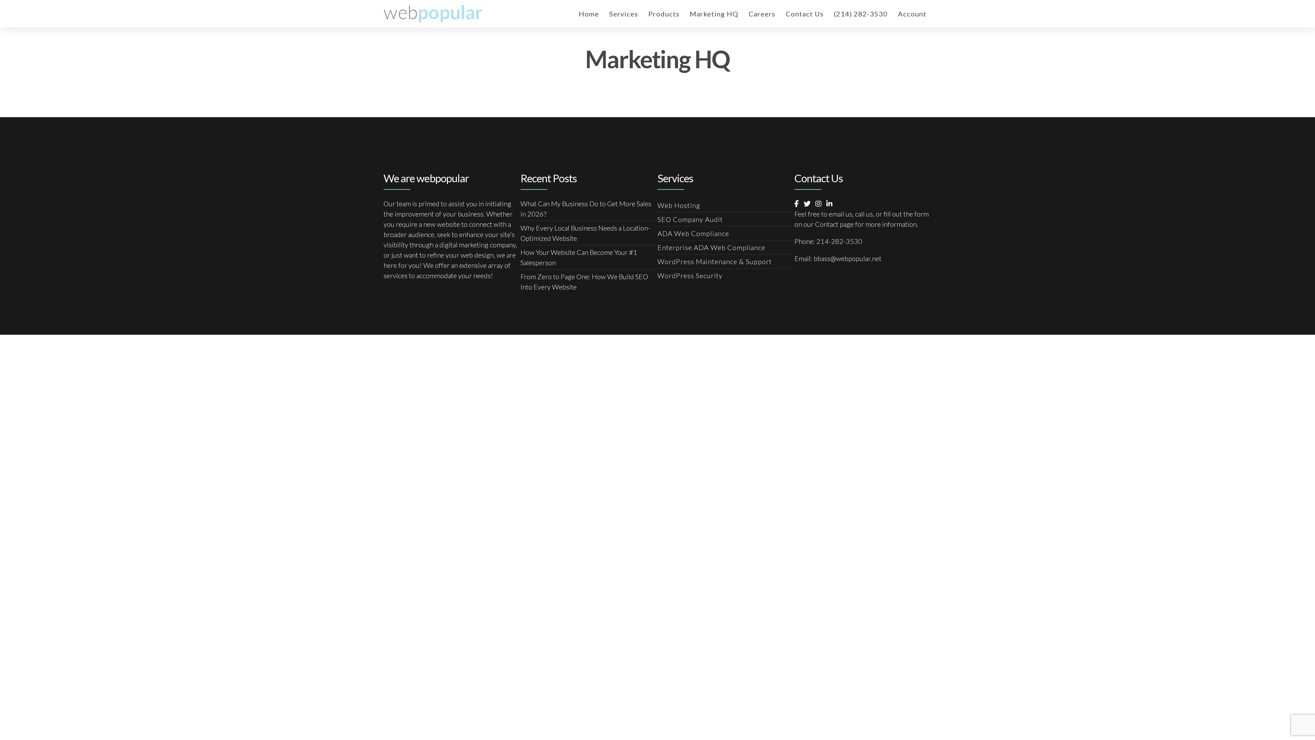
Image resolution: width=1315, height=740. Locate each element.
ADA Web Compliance (693, 233)
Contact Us (805, 14)
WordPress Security (690, 275)
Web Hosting (679, 205)
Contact (826, 224)
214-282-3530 (839, 241)
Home (589, 14)
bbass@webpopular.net (847, 258)
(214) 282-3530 (861, 14)
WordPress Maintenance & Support (715, 261)
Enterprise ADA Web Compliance (711, 247)
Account (912, 14)
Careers (762, 14)
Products (663, 14)
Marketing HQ (714, 14)
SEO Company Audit (690, 219)
